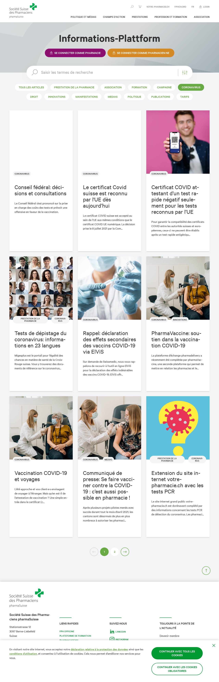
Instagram (121, 639)
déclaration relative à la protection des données (99, 649)
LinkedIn (120, 631)
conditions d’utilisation (23, 653)
